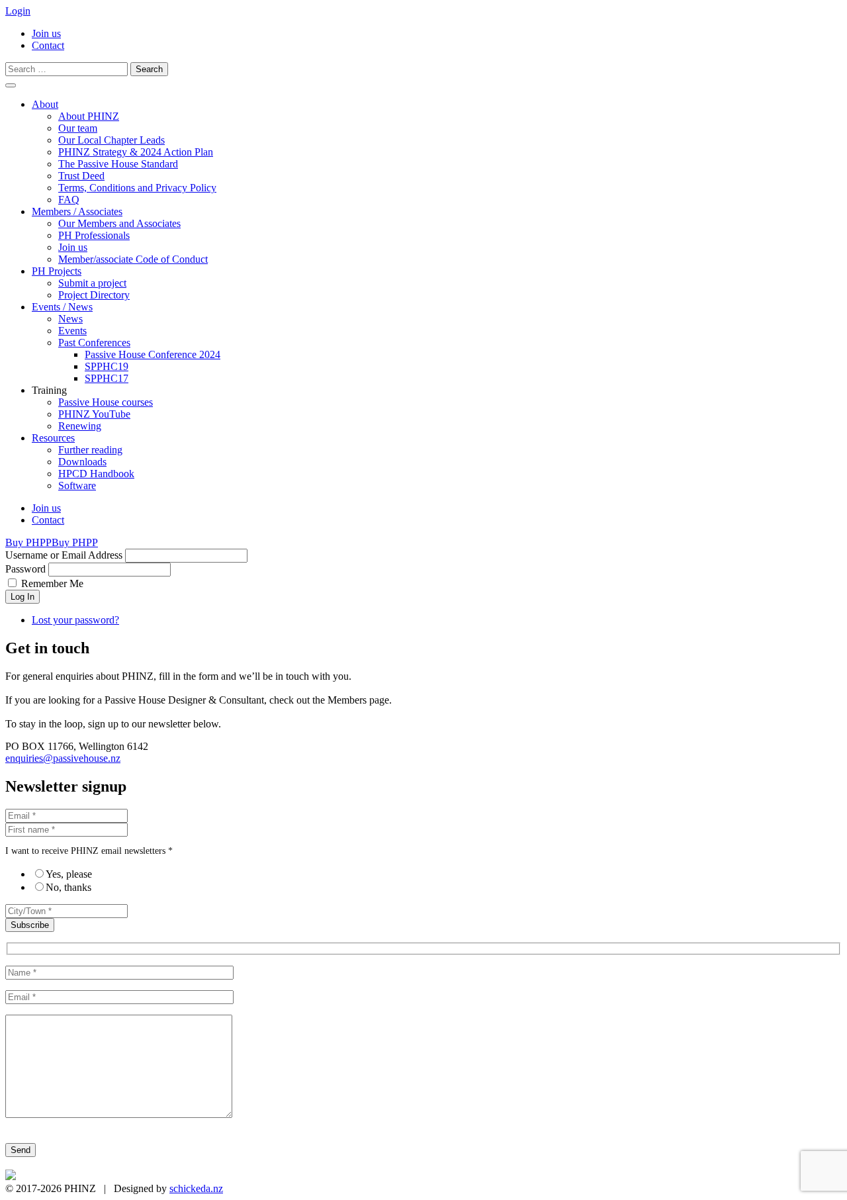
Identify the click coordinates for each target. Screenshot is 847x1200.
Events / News (62, 306)
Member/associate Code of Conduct (133, 259)
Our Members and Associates (119, 223)
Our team (77, 128)
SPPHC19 (106, 366)
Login (17, 11)
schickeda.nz (196, 1188)
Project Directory (94, 294)
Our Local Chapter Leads (111, 140)
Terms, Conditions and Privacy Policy (137, 187)
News (70, 318)
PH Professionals (94, 235)
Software (77, 485)
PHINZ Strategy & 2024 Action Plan (135, 152)
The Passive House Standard (118, 163)
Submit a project (92, 283)
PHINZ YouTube (94, 414)
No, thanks (68, 887)
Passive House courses (105, 402)
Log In (22, 597)
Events (72, 330)
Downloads (82, 461)
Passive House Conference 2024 (152, 354)
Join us (46, 33)
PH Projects (56, 271)
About (45, 104)
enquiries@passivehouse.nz (62, 758)
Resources (53, 437)
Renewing (79, 426)
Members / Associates (77, 211)
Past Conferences (94, 342)
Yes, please (69, 874)
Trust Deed (81, 175)
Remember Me (52, 583)
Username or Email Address (63, 555)
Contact (48, 45)
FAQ (68, 199)
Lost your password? (75, 619)
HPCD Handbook (96, 473)
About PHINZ (88, 116)
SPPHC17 (106, 378)
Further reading (90, 449)
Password (25, 569)
